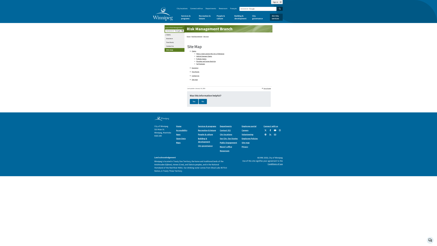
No (203, 101)
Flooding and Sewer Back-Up (206, 61)
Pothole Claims (201, 59)
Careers (245, 130)
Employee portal (249, 126)
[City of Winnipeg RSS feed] (270, 135)
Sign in (275, 2)
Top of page (267, 88)
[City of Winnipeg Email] (275, 135)
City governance (257, 17)
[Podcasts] (265, 135)
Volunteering (247, 134)
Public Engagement (228, 142)
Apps (178, 134)
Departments (211, 8)
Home (189, 36)
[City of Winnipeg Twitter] (265, 131)
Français (233, 8)
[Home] (163, 14)
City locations (182, 8)
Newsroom (223, 8)
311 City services (275, 17)
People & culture (221, 17)
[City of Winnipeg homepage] (161, 120)
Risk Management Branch (209, 28)
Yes (194, 101)
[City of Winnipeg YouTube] (275, 131)
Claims (168, 35)
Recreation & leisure (205, 17)
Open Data (181, 138)
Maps (178, 142)
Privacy (245, 146)
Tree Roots (170, 42)
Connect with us (196, 8)
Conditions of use (275, 164)
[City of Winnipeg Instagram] (280, 131)
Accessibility (181, 130)
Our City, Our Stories (229, 138)
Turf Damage (200, 64)
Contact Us (170, 46)
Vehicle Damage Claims (204, 56)
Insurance (169, 38)
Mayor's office (226, 146)
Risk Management (197, 36)
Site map (169, 50)
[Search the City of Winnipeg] (280, 9)
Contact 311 (225, 130)
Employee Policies (250, 138)
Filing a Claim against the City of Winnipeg (210, 54)
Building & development (240, 17)
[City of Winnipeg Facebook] (270, 131)
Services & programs (186, 17)
